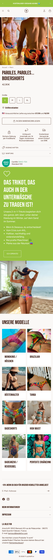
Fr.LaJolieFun (29, 556)
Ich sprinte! (12, 254)
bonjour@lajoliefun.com (18, 533)
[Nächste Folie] (50, 3)
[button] (26, 107)
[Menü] (3, 11)
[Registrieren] (48, 491)
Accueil (4, 67)
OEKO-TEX (22, 162)
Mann (11, 67)
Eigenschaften (12, 148)
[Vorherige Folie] (3, 3)
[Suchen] (8, 11)
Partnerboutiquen (16, 543)
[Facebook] (3, 499)
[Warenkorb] (50, 11)
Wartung (10, 153)
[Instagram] (8, 499)
